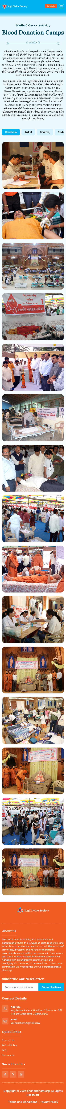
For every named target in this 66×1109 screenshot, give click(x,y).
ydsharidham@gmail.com (25, 1023)
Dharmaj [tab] (45, 132)
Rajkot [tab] (28, 132)
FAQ (4, 1050)
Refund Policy (9, 1045)
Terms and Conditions (22, 1102)
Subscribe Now (51, 987)
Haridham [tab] (11, 132)
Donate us (51, 6)
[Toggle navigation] (61, 6)
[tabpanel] (33, 519)
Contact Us (8, 1040)
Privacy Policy (49, 1102)
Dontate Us (8, 1055)
